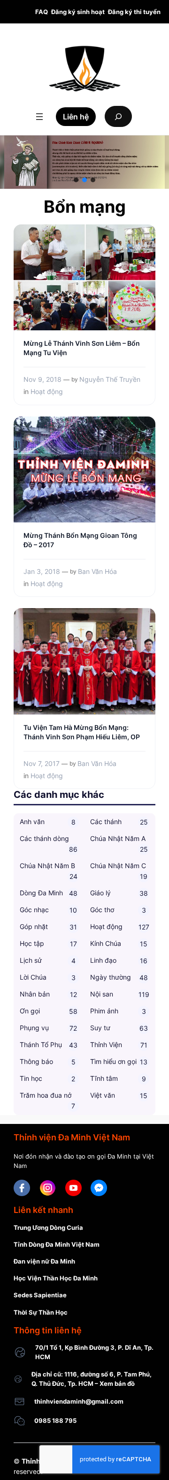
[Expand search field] (118, 116)
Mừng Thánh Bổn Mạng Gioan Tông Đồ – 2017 (80, 540)
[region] (84, 162)
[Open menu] (39, 116)
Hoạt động (47, 391)
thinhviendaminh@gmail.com (78, 1401)
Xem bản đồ (117, 1383)
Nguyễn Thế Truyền (109, 379)
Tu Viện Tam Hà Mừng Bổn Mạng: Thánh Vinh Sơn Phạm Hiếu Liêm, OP (81, 732)
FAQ (41, 11)
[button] (76, 180)
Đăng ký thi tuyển (134, 11)
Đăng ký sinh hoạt (78, 11)
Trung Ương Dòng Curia (48, 1227)
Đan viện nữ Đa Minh (44, 1261)
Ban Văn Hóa (97, 571)
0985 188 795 (55, 1420)
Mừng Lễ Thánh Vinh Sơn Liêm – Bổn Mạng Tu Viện (81, 348)
